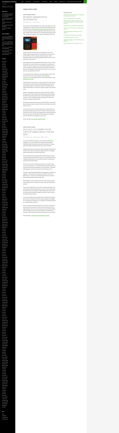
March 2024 (4, 92)
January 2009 (4, 358)
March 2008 (4, 375)
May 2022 (4, 114)
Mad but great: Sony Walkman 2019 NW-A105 (73, 25)
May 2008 (4, 372)
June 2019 (4, 154)
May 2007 (4, 392)
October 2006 (4, 403)
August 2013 (4, 267)
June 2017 (4, 192)
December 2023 (5, 97)
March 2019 (4, 159)
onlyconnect (37, 22)
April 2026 (4, 66)
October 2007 (4, 383)
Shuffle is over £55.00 (28, 79)
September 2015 (5, 225)
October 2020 (4, 134)
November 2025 (5, 72)
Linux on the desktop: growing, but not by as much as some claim (7, 19)
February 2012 (5, 297)
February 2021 (5, 129)
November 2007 (5, 382)
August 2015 (4, 227)
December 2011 (5, 300)
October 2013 (4, 264)
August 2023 (4, 101)
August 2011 (4, 307)
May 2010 (4, 332)
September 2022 (5, 109)
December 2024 (5, 84)
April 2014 (4, 254)
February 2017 (5, 199)
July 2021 (4, 122)
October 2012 (4, 284)
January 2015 (4, 239)
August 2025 (4, 77)
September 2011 (5, 305)
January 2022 (4, 119)
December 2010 (5, 320)
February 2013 (5, 277)
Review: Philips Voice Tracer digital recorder (73, 43)
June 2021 (4, 124)
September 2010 (5, 325)
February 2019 (5, 161)
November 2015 (5, 222)
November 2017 (5, 185)
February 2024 (5, 94)
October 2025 (4, 74)
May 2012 (4, 292)
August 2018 (4, 170)
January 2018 (4, 182)
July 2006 (4, 407)
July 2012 (4, 288)
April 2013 (4, 274)
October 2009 (4, 343)
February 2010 (5, 337)
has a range (31, 142)
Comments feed (5, 417)
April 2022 (4, 116)
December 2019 (5, 146)
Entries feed (4, 415)
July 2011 (4, 308)
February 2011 (5, 317)
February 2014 (5, 257)
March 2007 (4, 395)
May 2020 (4, 141)
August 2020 (4, 136)
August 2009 (4, 347)
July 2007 (4, 388)
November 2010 (5, 322)
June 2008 (4, 370)
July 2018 (4, 172)
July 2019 (4, 152)
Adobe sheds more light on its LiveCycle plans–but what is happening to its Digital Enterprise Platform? (74, 22)
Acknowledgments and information (74, 1)
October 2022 (4, 107)
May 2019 (4, 156)
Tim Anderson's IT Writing (9, 1)
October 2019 (4, 149)
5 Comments (45, 137)
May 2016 (4, 214)
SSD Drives (50, 140)
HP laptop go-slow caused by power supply (73, 35)
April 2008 (4, 373)
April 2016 (4, 215)
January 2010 (4, 338)
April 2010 (4, 333)
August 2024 (4, 87)
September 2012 (5, 285)
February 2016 (5, 219)
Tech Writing (28, 1)
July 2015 (4, 229)
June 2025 (4, 79)
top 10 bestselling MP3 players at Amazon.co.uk (40, 29)
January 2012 (4, 298)
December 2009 (5, 340)
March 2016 (4, 217)
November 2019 (5, 147)
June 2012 (4, 290)
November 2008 (5, 362)
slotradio (43, 119)
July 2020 (4, 137)
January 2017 (4, 200)
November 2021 (5, 121)
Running (55, 1)
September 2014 (5, 245)
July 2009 (4, 348)
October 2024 (4, 86)
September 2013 (5, 265)
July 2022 (4, 111)
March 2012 (4, 295)
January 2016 (4, 220)
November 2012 (5, 282)
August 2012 (4, 287)
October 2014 (4, 244)
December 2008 (5, 360)
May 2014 (4, 252)
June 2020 (4, 139)
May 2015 (4, 232)
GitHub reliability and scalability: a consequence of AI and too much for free (74, 15)
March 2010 (4, 335)
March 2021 (4, 127)
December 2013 (5, 260)
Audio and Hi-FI (45, 1)
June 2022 (4, 112)
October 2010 (4, 323)
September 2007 (5, 385)
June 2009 (4, 350)
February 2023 (5, 104)
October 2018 (4, 167)
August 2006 (4, 405)
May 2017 (4, 194)
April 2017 (4, 195)
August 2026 (4, 61)
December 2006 (5, 400)
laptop (34, 215)
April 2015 (4, 234)
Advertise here (62, 1)
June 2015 (4, 230)
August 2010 (4, 327)
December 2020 (5, 131)
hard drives (38, 215)
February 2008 (5, 377)
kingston (44, 215)
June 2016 (4, 212)
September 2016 (5, 207)
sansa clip (33, 119)
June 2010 (4, 330)
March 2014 (4, 255)
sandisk (33, 14)
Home (22, 1)
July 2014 (4, 249)
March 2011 (4, 315)
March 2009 (4, 355)
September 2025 (5, 76)
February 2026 (5, 69)
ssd (32, 215)
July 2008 (4, 368)
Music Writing (36, 1)
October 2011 (4, 303)
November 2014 (5, 242)
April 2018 (4, 177)
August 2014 (4, 247)
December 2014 (5, 240)
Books (50, 1)
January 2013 (4, 279)
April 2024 (4, 91)
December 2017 (5, 184)
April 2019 (4, 157)
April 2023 (4, 102)
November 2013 (5, 262)
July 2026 (4, 62)
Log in (3, 414)
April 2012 (4, 293)
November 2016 (5, 204)
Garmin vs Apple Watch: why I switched (72, 18)
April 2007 (4, 393)
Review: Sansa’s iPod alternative (35, 18)
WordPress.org (5, 419)
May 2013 (4, 272)
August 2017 (4, 189)
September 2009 (5, 345)
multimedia (28, 14)
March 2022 (4, 117)
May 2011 (4, 312)
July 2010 (4, 328)
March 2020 (4, 142)
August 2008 (4, 367)
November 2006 (5, 402)
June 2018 (4, 174)
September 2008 (5, 365)
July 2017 (4, 190)
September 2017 (5, 187)
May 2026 (4, 64)
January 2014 (4, 259)
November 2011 (5, 302)
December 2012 (5, 280)
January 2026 (4, 71)
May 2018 (4, 175)
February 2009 (5, 357)
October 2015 (4, 224)
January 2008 (4, 378)
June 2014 (4, 250)
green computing (27, 127)
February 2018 (5, 180)
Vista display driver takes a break (71, 37)
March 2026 (4, 67)
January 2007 (4, 398)
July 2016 (4, 210)
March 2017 (4, 197)
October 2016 (4, 205)
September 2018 (5, 169)
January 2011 (4, 318)
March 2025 (4, 82)
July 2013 (4, 269)
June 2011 (4, 310)
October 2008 (4, 363)
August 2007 (4, 387)
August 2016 (4, 209)
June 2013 (4, 270)
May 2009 (4, 352)
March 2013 (4, 275)
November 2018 (5, 165)
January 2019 (4, 162)
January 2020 (4, 144)
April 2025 (4, 81)
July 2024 (4, 89)
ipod (37, 119)
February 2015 (5, 237)
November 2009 (5, 342)
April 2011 (4, 313)
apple (24, 14)
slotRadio (47, 65)
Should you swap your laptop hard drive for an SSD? (38, 132)
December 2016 (5, 202)
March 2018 (4, 179)
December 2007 (5, 380)
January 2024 (4, 96)
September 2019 (5, 151)
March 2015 (4, 235)
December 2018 (5, 164)
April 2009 (4, 353)
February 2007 (5, 397)
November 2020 (5, 132)
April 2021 (4, 126)
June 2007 (4, 390)
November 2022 (5, 106)
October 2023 (4, 99)
